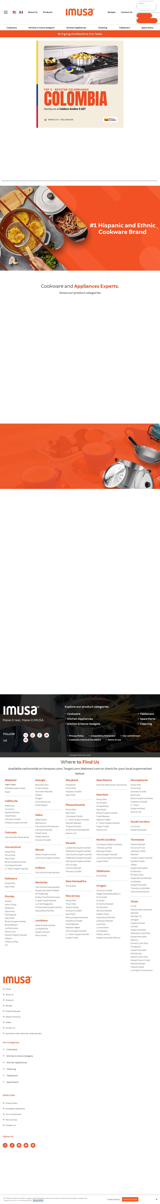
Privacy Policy (38, 1200)
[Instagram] (25, 735)
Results (144, 15)
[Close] (156, 1199)
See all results (147, 20)
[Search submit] (141, 8)
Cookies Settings (113, 1199)
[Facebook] (19, 1145)
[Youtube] (46, 735)
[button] (4, 84)
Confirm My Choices (130, 1199)
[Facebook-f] (39, 735)
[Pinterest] (25, 740)
